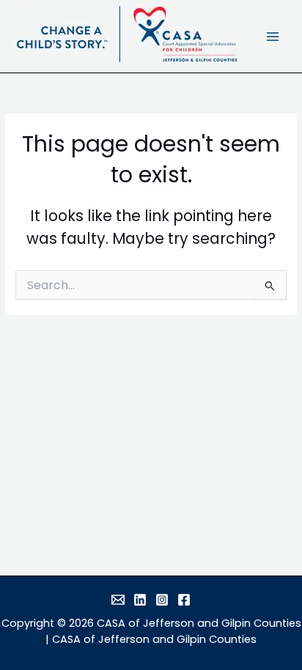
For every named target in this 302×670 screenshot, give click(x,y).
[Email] (118, 599)
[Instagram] (162, 599)
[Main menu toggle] (273, 36)
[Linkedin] (140, 599)
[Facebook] (184, 599)
